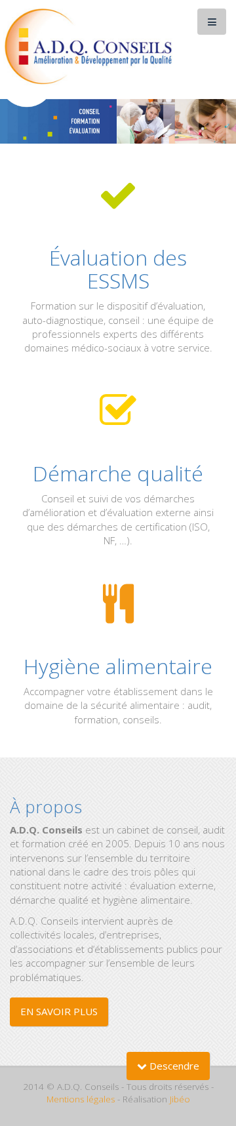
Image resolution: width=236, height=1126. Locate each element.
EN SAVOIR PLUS (59, 1011)
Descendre (173, 1065)
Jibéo (180, 1099)
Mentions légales (81, 1099)
